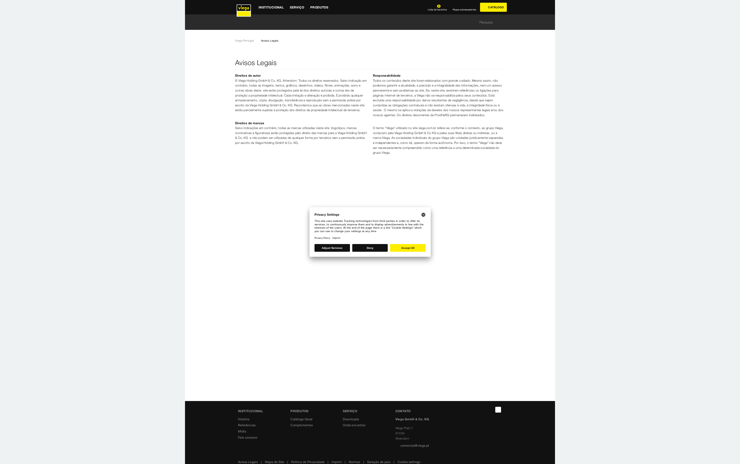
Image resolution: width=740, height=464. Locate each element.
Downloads (351, 419)
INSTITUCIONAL (250, 411)
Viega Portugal (244, 40)
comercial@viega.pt (414, 445)
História (243, 419)
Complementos (301, 425)
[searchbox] (366, 22)
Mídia (242, 431)
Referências (247, 425)
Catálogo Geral (301, 419)
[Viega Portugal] (243, 7)
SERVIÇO (350, 411)
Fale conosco (247, 437)
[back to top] (498, 410)
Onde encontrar (354, 425)
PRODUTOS (299, 411)
